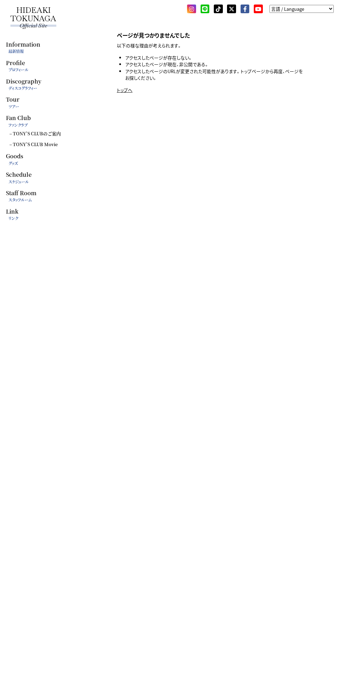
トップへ (124, 90)
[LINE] (205, 9)
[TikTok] (218, 9)
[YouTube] (258, 9)
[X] (231, 9)
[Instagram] (191, 9)
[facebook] (245, 9)
